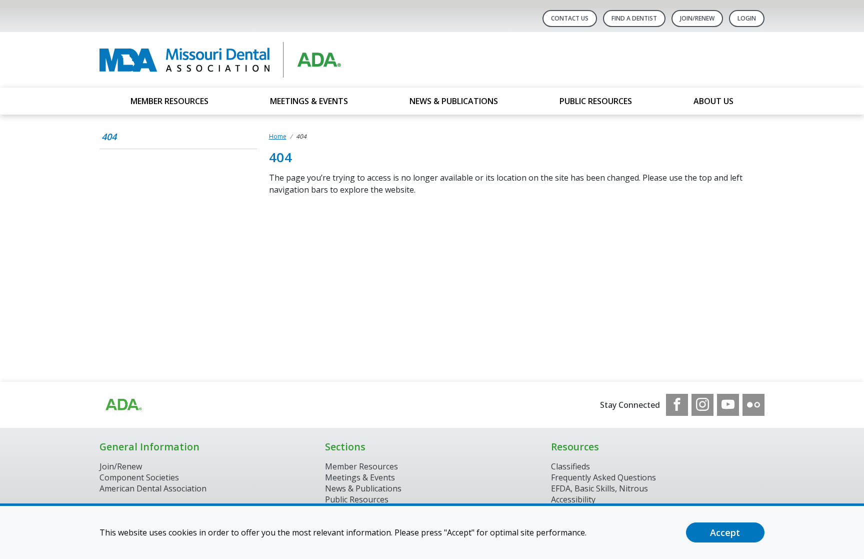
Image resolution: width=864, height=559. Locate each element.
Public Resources (596, 101)
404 (109, 137)
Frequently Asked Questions (603, 477)
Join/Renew (697, 18)
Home (277, 136)
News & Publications (454, 101)
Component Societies (139, 477)
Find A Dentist (634, 18)
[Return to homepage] (229, 60)
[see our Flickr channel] (753, 405)
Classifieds (570, 466)
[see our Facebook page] (677, 405)
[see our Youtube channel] (728, 405)
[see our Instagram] (703, 405)
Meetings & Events (309, 101)
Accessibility (573, 499)
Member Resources (169, 101)
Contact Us (569, 18)
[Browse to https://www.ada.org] (123, 405)
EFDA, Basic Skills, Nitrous (599, 488)
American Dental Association (153, 488)
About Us (714, 101)
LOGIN (747, 18)
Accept (725, 532)
